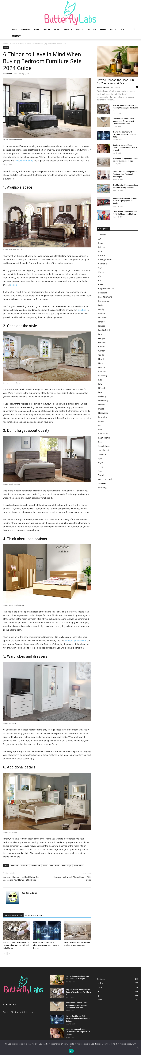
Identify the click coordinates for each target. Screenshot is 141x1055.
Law (100, 384)
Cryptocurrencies (106, 288)
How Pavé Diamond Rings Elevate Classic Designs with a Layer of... (125, 147)
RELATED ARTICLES (13, 915)
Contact (16, 36)
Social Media (104, 450)
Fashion (101, 313)
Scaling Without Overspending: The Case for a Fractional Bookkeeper (125, 174)
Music (101, 408)
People (101, 421)
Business (102, 255)
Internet (102, 371)
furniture (82, 310)
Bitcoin (101, 247)
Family (101, 309)
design (13, 285)
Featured (102, 317)
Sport (103, 29)
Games (57, 29)
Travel (101, 475)
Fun (100, 334)
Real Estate (103, 433)
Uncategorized (105, 479)
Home (14, 29)
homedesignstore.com (75, 640)
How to (101, 367)
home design (66, 866)
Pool (100, 429)
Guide (101, 355)
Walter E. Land (11, 74)
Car (99, 268)
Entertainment (105, 297)
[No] (137, 1047)
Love (100, 392)
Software (102, 454)
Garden (101, 350)
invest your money (24, 160)
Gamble (101, 342)
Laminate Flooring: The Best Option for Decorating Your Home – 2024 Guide (21, 878)
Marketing (103, 400)
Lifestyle (91, 29)
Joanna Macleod (103, 87)
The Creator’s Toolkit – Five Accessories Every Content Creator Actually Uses (123, 121)
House (79, 29)
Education (103, 292)
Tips (100, 471)
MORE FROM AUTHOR (34, 915)
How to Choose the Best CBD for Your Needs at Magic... (115, 81)
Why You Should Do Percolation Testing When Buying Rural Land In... (125, 107)
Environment (104, 301)
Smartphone (104, 446)
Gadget (101, 338)
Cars (36, 29)
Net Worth (103, 413)
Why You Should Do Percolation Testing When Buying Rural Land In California (16, 945)
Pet (99, 425)
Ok (71, 1051)
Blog (100, 251)
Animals (25, 29)
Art (99, 238)
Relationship (104, 437)
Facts (100, 305)
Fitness (101, 326)
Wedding (102, 487)
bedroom (14, 866)
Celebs (46, 29)
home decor (54, 866)
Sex (99, 442)
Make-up (102, 396)
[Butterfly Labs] (70, 13)
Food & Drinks (104, 330)
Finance (101, 321)
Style (113, 29)
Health (68, 29)
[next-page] (9, 953)
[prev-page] (4, 953)
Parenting (102, 417)
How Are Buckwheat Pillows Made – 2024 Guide (72, 878)
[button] (134, 29)
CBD (100, 280)
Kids (100, 379)
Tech (122, 29)
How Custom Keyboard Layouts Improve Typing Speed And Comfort (125, 200)
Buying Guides (105, 259)
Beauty (101, 243)
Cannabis (102, 263)
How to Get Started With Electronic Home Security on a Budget (46, 945)
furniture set (35, 866)
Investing (102, 375)
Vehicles (102, 483)
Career (101, 272)
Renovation (78, 866)
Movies (101, 404)
